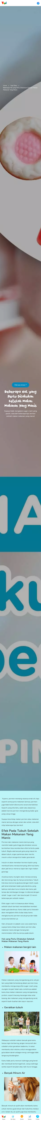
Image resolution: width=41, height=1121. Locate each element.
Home (5, 86)
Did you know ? (21, 385)
